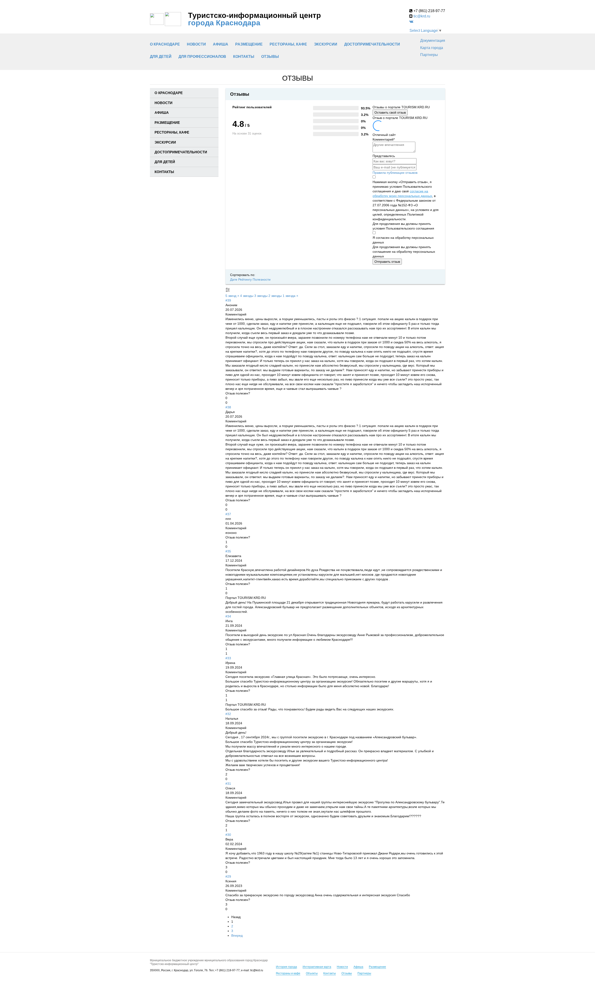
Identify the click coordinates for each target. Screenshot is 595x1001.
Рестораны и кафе (288, 973)
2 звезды (275, 296)
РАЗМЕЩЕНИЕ (249, 44)
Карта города (431, 48)
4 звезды (247, 296)
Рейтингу (245, 279)
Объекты (312, 973)
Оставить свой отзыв (390, 112)
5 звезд (232, 296)
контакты (243, 57)
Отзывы (270, 57)
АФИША (220, 44)
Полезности (262, 279)
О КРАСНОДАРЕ (165, 44)
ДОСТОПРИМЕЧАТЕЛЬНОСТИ (372, 44)
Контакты (329, 973)
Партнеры (429, 55)
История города (286, 966)
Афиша (358, 966)
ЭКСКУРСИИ (325, 44)
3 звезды (261, 296)
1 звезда (290, 296)
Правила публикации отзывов (395, 172)
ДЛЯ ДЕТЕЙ (161, 57)
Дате (234, 279)
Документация (432, 41)
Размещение (377, 966)
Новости (196, 44)
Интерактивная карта (317, 966)
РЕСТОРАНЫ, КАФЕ (288, 44)
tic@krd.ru (421, 16)
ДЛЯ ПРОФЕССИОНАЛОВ (202, 57)
